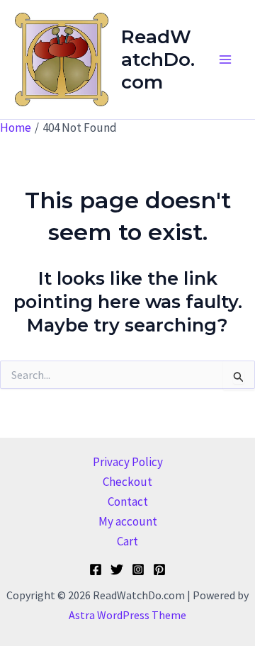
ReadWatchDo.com (158, 60)
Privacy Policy (128, 462)
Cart (127, 541)
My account (127, 521)
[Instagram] (138, 569)
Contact (128, 501)
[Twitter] (116, 569)
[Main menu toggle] (225, 59)
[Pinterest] (159, 569)
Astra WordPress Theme (127, 615)
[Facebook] (95, 569)
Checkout (127, 481)
